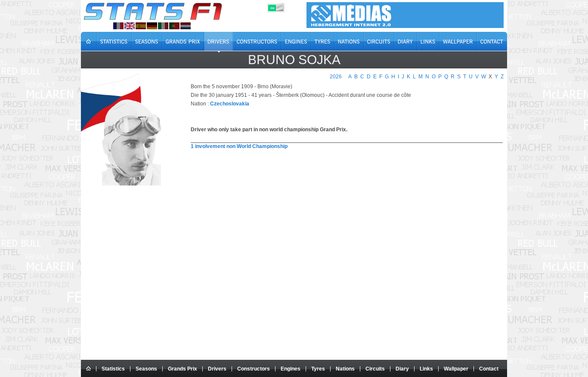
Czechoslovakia (229, 104)
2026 (336, 77)
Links (426, 369)
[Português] (174, 25)
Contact (488, 369)
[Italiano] (163, 25)
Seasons (146, 369)
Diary (402, 369)
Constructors (253, 369)
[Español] (141, 25)
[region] (342, 171)
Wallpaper (456, 369)
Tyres (318, 369)
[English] (129, 25)
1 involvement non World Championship (239, 146)
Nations (345, 369)
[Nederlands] (185, 25)
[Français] (118, 25)
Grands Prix (182, 369)
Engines (290, 369)
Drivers (217, 369)
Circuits (375, 369)
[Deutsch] (152, 25)
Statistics (113, 369)
